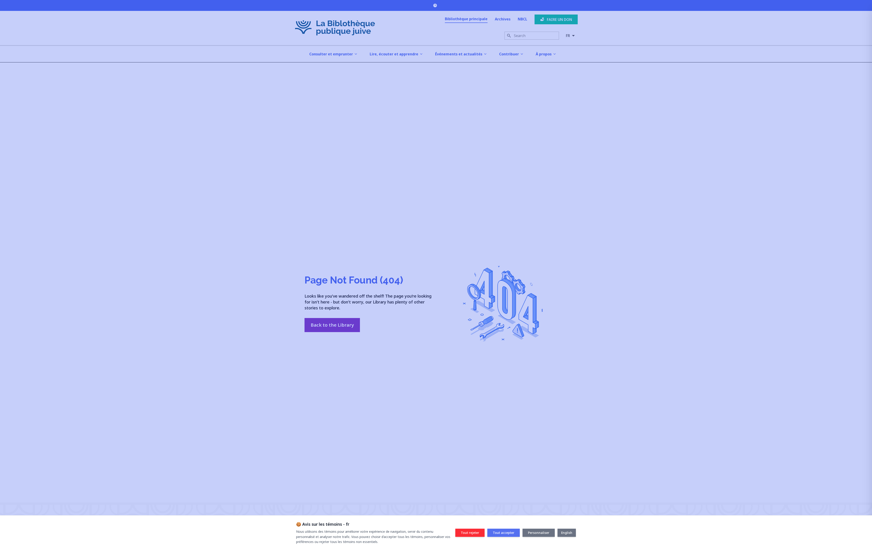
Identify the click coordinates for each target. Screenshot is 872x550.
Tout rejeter (470, 532)
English (566, 532)
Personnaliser (538, 532)
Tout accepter (503, 532)
